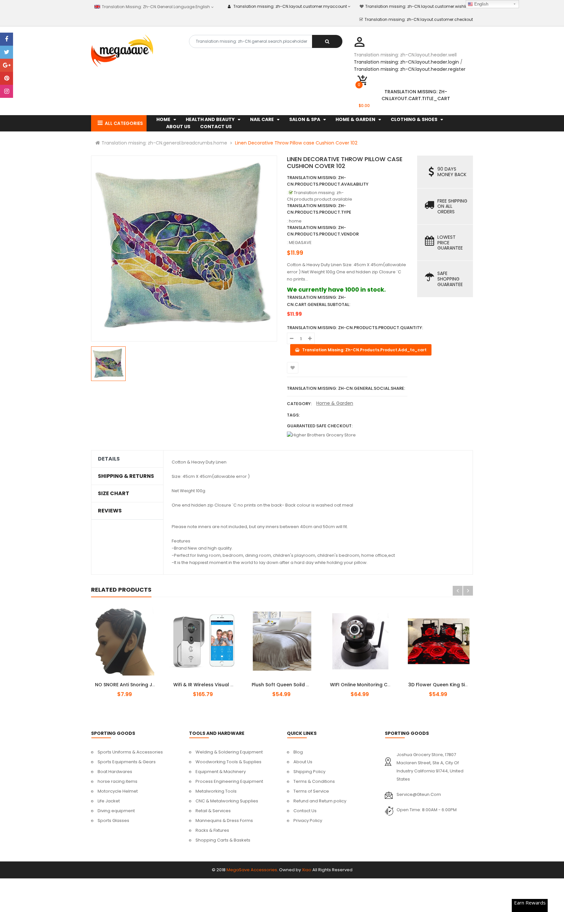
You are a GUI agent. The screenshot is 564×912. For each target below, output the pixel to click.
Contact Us (305, 811)
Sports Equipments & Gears (127, 762)
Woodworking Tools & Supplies (228, 762)
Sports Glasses (113, 820)
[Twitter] (6, 52)
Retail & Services (213, 811)
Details (109, 459)
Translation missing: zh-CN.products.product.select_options (133, 681)
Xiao (306, 870)
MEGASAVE (300, 242)
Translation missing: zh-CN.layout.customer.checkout (419, 19)
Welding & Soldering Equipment (229, 752)
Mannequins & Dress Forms (224, 820)
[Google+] (6, 65)
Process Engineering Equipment (229, 781)
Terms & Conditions (314, 781)
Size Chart (113, 493)
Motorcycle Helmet (118, 791)
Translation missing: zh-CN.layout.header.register (409, 69)
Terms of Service (311, 791)
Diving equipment (116, 811)
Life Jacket (109, 801)
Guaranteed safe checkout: (319, 426)
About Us (302, 762)
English (480, 4)
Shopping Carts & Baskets (223, 840)
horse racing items (117, 781)
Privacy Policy (307, 820)
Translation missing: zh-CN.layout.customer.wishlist (417, 6)
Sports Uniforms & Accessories (130, 752)
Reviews (110, 510)
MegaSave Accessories (252, 870)
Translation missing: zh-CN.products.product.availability (327, 181)
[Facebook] (6, 39)
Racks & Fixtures (212, 830)
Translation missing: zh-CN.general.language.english (155, 6)
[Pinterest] (6, 78)
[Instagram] (6, 91)
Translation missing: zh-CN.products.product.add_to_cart (209, 681)
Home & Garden (334, 403)
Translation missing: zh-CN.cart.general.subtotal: (318, 301)
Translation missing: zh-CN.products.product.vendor (323, 230)
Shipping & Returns (126, 476)
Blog (298, 752)
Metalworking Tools (216, 791)
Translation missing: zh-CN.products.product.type (319, 209)
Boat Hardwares (115, 771)
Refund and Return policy (319, 801)
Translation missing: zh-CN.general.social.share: (346, 388)
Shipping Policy (309, 771)
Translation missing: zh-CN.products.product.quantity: (355, 328)
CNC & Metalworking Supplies (227, 801)
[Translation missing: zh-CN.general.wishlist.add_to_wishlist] (292, 367)
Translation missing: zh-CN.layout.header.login (406, 62)
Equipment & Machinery (221, 771)
